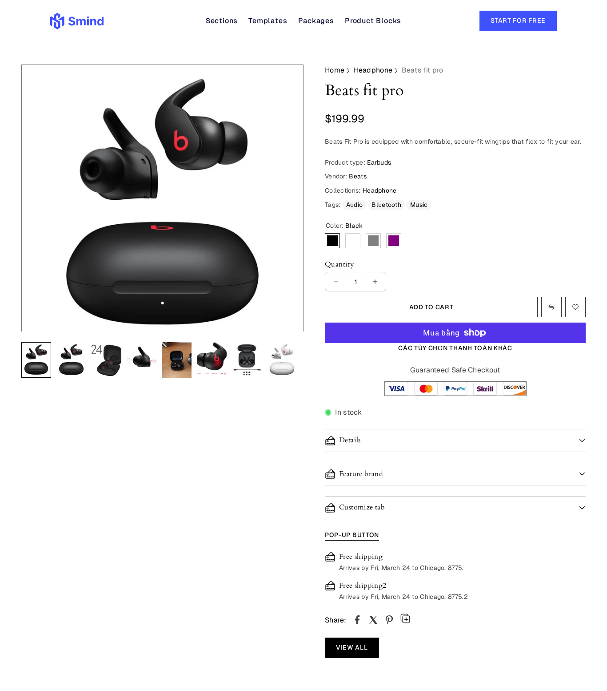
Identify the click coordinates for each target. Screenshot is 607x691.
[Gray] (373, 240)
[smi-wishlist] (551, 307)
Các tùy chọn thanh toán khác (455, 348)
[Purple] (393, 240)
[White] (352, 240)
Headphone (373, 70)
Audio (354, 205)
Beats (358, 176)
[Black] (332, 240)
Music (419, 205)
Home (334, 70)
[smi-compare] (575, 307)
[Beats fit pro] (357, 619)
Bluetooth (386, 205)
